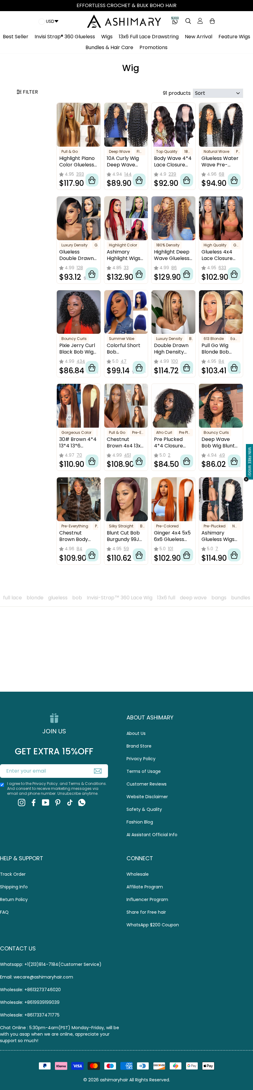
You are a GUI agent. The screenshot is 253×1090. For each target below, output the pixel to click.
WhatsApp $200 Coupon (152, 925)
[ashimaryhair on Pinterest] (57, 803)
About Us (136, 733)
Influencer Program (147, 899)
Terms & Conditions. (87, 783)
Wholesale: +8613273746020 (30, 990)
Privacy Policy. (45, 783)
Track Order (13, 874)
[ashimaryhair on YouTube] (45, 803)
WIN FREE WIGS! (249, 461)
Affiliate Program (144, 887)
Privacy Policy (141, 759)
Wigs (107, 36)
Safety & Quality (144, 809)
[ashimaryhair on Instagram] (21, 803)
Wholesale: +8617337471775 (30, 1015)
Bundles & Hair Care (109, 47)
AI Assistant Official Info (151, 835)
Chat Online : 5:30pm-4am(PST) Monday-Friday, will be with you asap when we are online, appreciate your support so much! (59, 1034)
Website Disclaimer (147, 797)
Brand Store (138, 746)
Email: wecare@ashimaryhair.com (36, 977)
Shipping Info (14, 887)
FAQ (4, 912)
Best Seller (15, 36)
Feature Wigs (234, 36)
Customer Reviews (146, 784)
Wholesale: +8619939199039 (30, 1002)
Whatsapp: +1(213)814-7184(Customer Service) (51, 964)
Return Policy (14, 899)
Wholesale (137, 874)
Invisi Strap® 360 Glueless (65, 36)
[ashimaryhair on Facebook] (33, 803)
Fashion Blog (139, 822)
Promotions (153, 47)
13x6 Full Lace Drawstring (149, 36)
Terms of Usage (143, 771)
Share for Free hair (146, 912)
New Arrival (198, 36)
